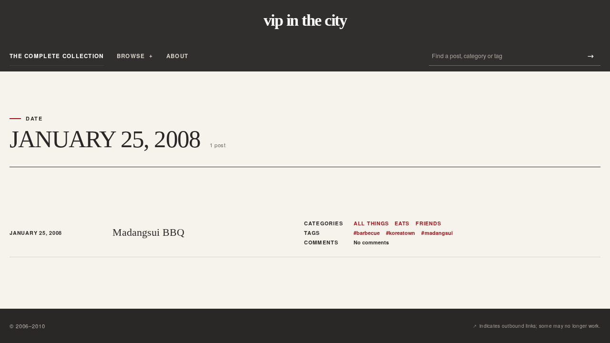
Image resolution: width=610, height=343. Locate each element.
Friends (428, 223)
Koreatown (400, 233)
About (177, 56)
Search (590, 56)
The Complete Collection (57, 56)
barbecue (367, 233)
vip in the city (305, 20)
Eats (402, 223)
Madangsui (436, 233)
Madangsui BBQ (148, 232)
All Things (371, 223)
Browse (131, 56)
